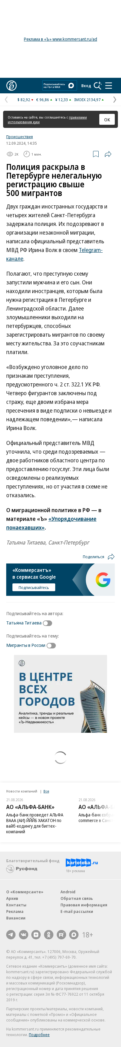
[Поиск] (97, 85)
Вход (86, 85)
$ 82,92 (23, 99)
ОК (107, 119)
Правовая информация (83, 905)
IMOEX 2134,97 (87, 99)
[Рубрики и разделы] (108, 85)
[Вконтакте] (23, 934)
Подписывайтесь (34, 587)
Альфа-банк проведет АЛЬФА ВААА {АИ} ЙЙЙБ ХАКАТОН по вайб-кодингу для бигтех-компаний (34, 823)
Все (46, 791)
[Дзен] (36, 934)
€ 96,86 (42, 99)
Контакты (16, 905)
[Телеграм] (11, 934)
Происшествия (19, 136)
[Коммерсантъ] (11, 85)
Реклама (15, 911)
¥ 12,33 (61, 99)
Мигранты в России (25, 645)
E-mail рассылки (76, 911)
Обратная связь (76, 898)
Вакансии (15, 918)
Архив (12, 898)
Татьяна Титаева (24, 622)
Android (67, 892)
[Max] (73, 934)
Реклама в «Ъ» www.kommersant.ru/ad (60, 39)
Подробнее (39, 1034)
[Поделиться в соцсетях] (108, 154)
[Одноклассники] (48, 934)
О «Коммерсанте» (24, 892)
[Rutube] (61, 934)
